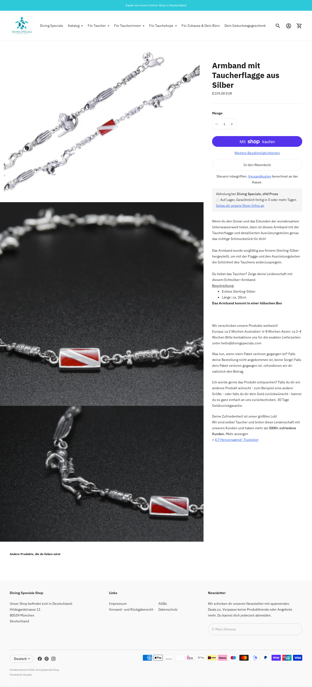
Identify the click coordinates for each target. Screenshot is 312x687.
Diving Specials (51, 25)
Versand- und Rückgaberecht (131, 609)
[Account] (288, 25)
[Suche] (278, 25)
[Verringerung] (216, 124)
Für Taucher (97, 25)
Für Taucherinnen (127, 25)
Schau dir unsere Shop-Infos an (240, 206)
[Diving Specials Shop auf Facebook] (39, 658)
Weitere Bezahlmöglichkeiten (257, 153)
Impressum (118, 603)
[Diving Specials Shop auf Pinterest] (46, 658)
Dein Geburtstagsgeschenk (245, 25)
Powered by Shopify (21, 674)
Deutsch (20, 659)
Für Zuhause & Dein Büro (201, 25)
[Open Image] (102, 121)
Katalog (73, 25)
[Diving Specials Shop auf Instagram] (53, 658)
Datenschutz (168, 609)
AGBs (162, 603)
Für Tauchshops (161, 25)
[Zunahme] (231, 124)
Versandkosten (259, 176)
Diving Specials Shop (47, 669)
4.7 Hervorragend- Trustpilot (236, 440)
